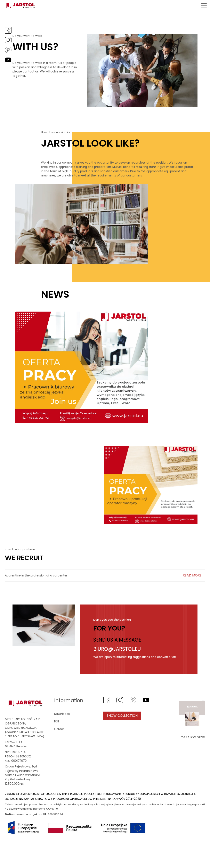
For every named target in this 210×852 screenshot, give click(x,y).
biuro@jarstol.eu (117, 649)
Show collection (122, 715)
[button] (204, 6)
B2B (56, 721)
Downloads (62, 714)
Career (59, 729)
